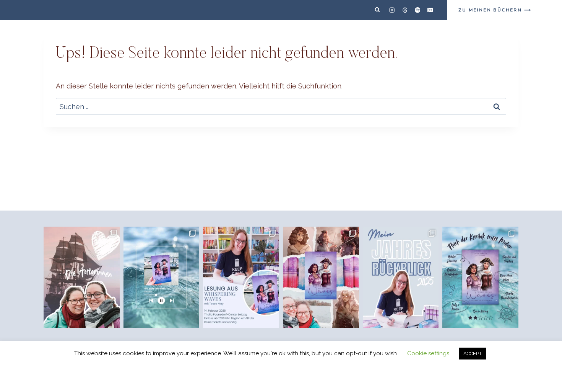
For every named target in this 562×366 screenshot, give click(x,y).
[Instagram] (392, 10)
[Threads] (404, 10)
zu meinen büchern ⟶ (494, 10)
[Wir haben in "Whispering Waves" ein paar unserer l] (480, 277)
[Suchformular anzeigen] (377, 10)
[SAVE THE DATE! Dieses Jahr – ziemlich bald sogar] (241, 277)
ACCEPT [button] (472, 353)
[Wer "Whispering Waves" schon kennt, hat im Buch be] (161, 277)
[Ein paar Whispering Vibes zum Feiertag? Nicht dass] (321, 277)
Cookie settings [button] (428, 353)
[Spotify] (417, 10)
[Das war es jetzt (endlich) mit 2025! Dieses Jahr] (401, 277)
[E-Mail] (430, 10)
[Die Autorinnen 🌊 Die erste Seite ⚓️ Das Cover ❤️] (82, 277)
